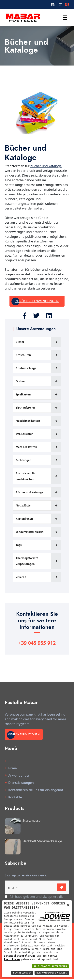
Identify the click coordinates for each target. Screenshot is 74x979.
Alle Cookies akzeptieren (50, 966)
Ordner (20, 381)
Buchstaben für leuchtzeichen (26, 476)
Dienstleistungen (21, 782)
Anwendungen (19, 775)
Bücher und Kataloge (29, 492)
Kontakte (15, 797)
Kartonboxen (24, 518)
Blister (20, 342)
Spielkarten (23, 394)
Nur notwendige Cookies (52, 973)
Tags (19, 545)
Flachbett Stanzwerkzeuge (42, 841)
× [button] (68, 904)
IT (60, 4)
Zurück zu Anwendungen (37, 301)
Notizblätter (24, 505)
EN (53, 4)
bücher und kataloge (46, 166)
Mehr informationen (24, 734)
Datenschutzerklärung (20, 955)
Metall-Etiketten (26, 447)
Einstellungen (22, 973)
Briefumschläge (26, 368)
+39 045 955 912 (37, 642)
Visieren (21, 577)
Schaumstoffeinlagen (30, 532)
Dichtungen (23, 460)
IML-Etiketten (25, 434)
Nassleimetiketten (28, 421)
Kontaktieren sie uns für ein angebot (35, 790)
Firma (12, 768)
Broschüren (23, 355)
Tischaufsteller (25, 407)
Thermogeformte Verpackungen (27, 561)
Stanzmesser (32, 820)
